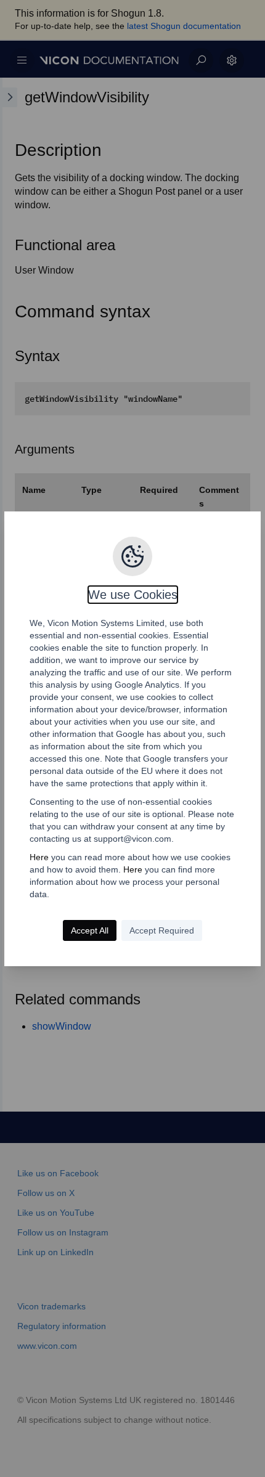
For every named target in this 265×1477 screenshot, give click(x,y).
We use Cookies (132, 594)
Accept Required (161, 930)
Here (39, 857)
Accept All (89, 930)
